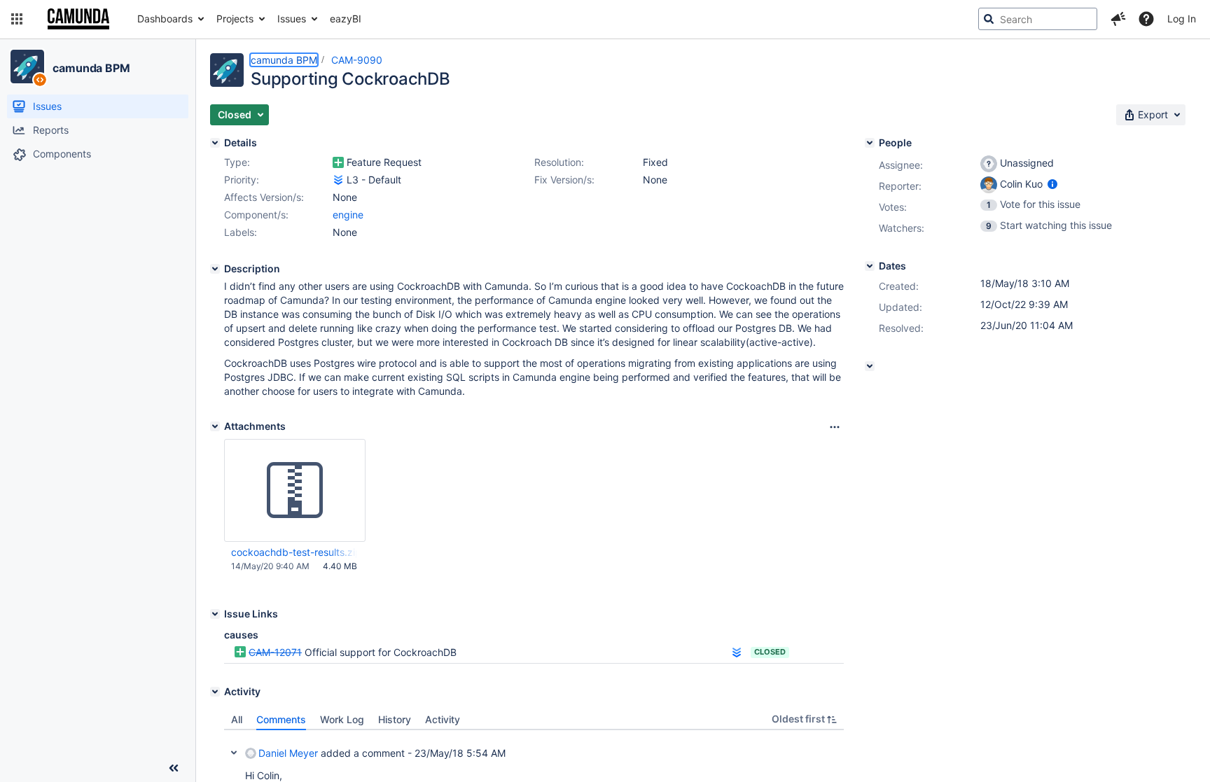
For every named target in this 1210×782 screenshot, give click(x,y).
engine (348, 215)
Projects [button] (234, 19)
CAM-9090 (356, 60)
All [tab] (236, 719)
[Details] (215, 143)
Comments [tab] (281, 719)
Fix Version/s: (564, 180)
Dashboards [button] (165, 19)
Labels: (240, 232)
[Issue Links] (215, 614)
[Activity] (215, 692)
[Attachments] (215, 426)
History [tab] (394, 719)
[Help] (1146, 19)
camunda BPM (91, 68)
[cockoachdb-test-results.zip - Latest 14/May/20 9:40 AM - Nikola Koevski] (295, 490)
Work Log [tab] (342, 719)
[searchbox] (1037, 19)
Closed (770, 652)
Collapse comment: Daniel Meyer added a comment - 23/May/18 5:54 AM (233, 752)
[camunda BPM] (27, 66)
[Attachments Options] (835, 427)
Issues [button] (291, 19)
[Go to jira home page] (78, 19)
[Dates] (870, 266)
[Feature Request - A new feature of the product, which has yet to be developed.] (338, 162)
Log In (1181, 19)
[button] (17, 19)
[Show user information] (1052, 184)
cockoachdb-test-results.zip (294, 552)
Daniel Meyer (288, 753)
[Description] (215, 269)
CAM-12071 (275, 652)
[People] (870, 143)
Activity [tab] (442, 719)
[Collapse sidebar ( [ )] (173, 767)
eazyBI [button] (345, 19)
